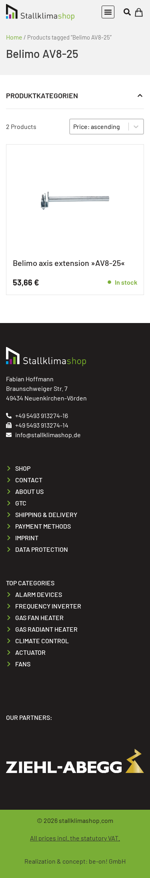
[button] (108, 12)
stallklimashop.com (86, 820)
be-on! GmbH (107, 861)
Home (14, 37)
